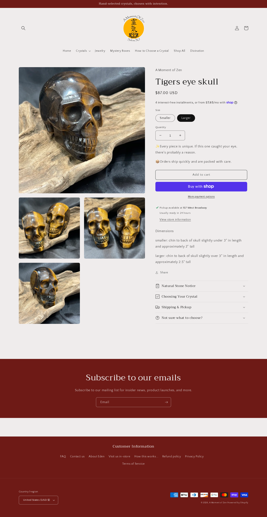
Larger (186, 118)
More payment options (201, 196)
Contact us (77, 456)
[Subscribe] (166, 402)
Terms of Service (133, 463)
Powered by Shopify (237, 503)
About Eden (97, 456)
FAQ (63, 456)
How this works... (146, 456)
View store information (175, 219)
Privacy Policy (194, 456)
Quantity (160, 127)
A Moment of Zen (218, 503)
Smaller (165, 118)
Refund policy (171, 456)
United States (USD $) (36, 499)
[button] (23, 28)
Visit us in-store (119, 456)
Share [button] (164, 272)
